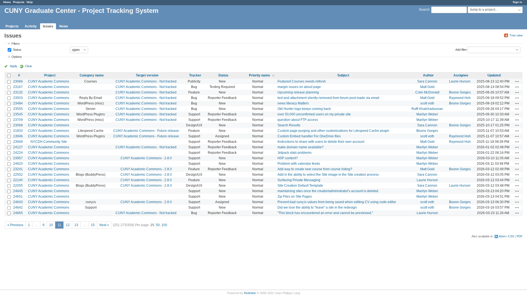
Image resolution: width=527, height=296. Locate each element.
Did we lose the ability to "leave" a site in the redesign (317, 207)
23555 (18, 109)
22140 (18, 180)
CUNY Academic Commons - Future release (146, 131)
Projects (18, 2)
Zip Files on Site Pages (294, 196)
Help (30, 2)
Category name (92, 75)
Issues (48, 26)
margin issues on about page (299, 87)
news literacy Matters (293, 103)
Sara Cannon (427, 81)
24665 (18, 213)
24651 (18, 196)
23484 (18, 103)
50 (158, 225)
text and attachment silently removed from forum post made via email (328, 98)
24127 (18, 147)
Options (17, 56)
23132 (18, 92)
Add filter (461, 49)
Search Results (288, 125)
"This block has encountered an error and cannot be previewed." (325, 213)
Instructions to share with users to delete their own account (320, 142)
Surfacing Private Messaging (298, 180)
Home (7, 2)
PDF (520, 236)
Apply (13, 66)
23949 (18, 142)
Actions (517, 81)
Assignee (460, 75)
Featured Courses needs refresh (301, 81)
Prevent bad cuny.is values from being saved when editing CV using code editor (336, 202)
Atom (502, 236)
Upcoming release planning (298, 92)
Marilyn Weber (427, 114)
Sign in (517, 2)
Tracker (195, 75)
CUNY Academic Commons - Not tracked (146, 81)
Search (424, 10)
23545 (18, 114)
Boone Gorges (460, 92)
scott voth (427, 103)
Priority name (259, 75)
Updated (494, 75)
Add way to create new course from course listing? (314, 169)
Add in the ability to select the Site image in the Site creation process (328, 175)
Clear (28, 66)
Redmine (250, 293)
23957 (18, 158)
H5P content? (287, 158)
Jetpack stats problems (294, 153)
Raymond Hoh (460, 98)
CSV (511, 236)
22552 (18, 175)
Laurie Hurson (459, 81)
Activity (31, 26)
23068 (18, 125)
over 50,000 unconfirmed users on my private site (314, 114)
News (63, 26)
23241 (18, 169)
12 (68, 225)
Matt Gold (427, 87)
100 (164, 225)
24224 (18, 153)
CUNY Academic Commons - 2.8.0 (146, 158)
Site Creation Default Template (300, 185)
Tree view (516, 35)
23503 (18, 98)
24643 (18, 202)
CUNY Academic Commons (48, 81)
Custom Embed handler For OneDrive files (309, 136)
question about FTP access (297, 120)
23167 (18, 87)
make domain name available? (300, 147)
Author (428, 75)
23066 (18, 81)
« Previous (15, 225)
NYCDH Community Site (48, 142)
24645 (18, 191)
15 (93, 225)
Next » (104, 225)
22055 (18, 185)
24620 (18, 164)
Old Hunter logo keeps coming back (304, 109)
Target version (147, 75)
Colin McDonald (427, 92)
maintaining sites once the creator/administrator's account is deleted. (328, 191)
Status (16, 49)
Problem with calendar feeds (298, 164)
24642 (18, 207)
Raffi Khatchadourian (427, 109)
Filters (16, 43)
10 (51, 225)
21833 (18, 131)
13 (76, 225)
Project (49, 75)
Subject (343, 75)
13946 (18, 136)
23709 (18, 120)
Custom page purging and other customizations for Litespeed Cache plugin (333, 131)
